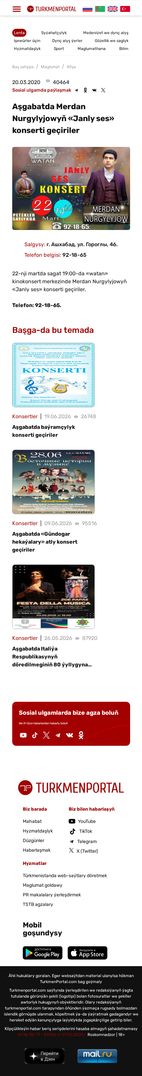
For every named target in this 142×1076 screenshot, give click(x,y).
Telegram (87, 841)
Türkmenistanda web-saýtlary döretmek (65, 875)
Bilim (123, 48)
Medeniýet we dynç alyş (105, 32)
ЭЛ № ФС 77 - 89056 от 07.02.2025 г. (52, 1034)
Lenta (19, 32)
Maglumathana (92, 48)
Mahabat (32, 821)
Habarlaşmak (37, 850)
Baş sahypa (23, 66)
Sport (59, 48)
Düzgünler (33, 840)
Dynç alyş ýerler (67, 40)
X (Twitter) (87, 851)
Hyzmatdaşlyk (27, 48)
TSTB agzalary (38, 904)
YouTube (87, 821)
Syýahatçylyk (54, 32)
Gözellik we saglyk (111, 40)
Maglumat (50, 66)
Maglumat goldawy (42, 885)
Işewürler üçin (27, 40)
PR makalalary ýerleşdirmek (52, 895)
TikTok (85, 831)
